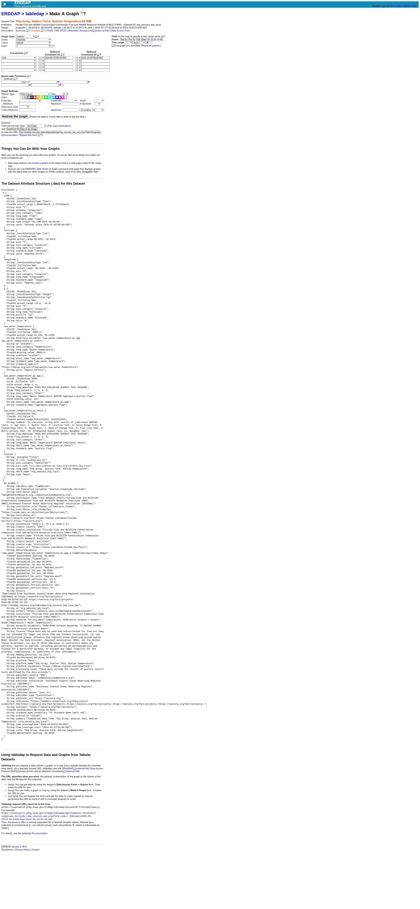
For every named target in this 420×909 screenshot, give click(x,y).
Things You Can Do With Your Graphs (30, 148)
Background (86, 30)
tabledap (35, 13)
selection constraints (52, 771)
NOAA (393, 6)
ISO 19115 (60, 30)
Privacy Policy (22, 849)
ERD (414, 6)
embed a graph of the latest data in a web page (56, 163)
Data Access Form (120, 30)
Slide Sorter (42, 169)
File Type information (59, 126)
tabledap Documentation (34, 833)
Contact (36, 849)
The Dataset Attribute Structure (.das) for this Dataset (43, 183)
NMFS (400, 6)
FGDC (50, 30)
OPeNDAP (67, 768)
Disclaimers (7, 849)
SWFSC (407, 6)
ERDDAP (10, 13)
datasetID (71, 807)
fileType (84, 807)
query (95, 807)
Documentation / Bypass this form (19, 135)
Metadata (73, 30)
